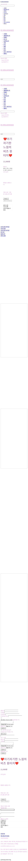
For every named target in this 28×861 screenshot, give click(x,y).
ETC (4, 16)
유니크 (5, 12)
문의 (5, 20)
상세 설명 (3, 228)
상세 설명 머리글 (5, 227)
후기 (5, 19)
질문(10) (3, 234)
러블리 (5, 10)
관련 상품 (3, 236)
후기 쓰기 (3, 733)
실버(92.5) (6, 13)
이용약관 (3, 833)
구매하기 (3, 753)
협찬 (5, 18)
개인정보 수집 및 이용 (6, 720)
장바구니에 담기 (5, 801)
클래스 (5, 23)
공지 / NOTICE (7, 22)
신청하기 (3, 820)
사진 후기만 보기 (6, 730)
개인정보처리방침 (5, 836)
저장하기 (3, 728)
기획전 (5, 8)
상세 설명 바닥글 (5, 230)
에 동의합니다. (10, 720)
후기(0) (2, 232)
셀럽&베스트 (6, 9)
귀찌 (5, 15)
